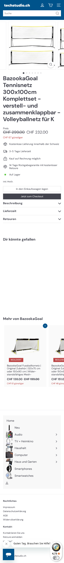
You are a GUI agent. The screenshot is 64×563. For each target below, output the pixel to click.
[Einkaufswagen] (50, 5)
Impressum (9, 507)
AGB (5, 515)
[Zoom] (50, 64)
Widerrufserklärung (13, 519)
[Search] (57, 13)
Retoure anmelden (12, 536)
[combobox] (32, 13)
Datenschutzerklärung (14, 511)
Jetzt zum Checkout (32, 196)
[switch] (56, 558)
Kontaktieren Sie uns (14, 532)
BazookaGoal (31, 318)
